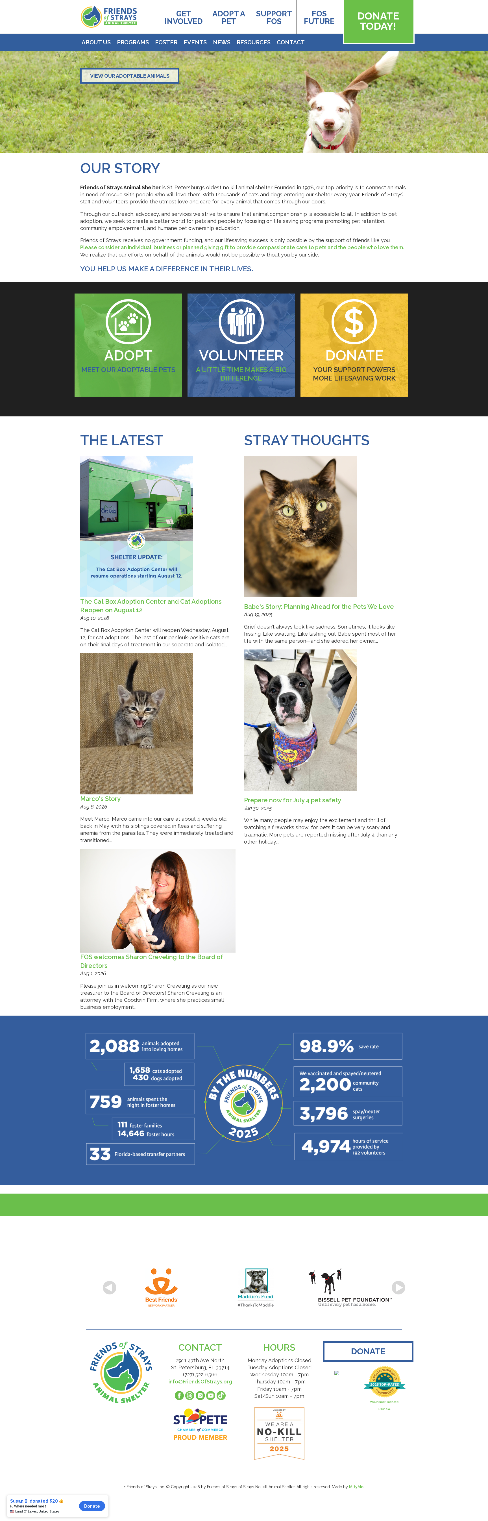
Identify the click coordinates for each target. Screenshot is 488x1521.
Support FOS (274, 17)
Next (398, 1287)
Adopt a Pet (228, 17)
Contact (291, 42)
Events (195, 42)
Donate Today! (378, 21)
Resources (254, 42)
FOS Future (319, 17)
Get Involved (184, 17)
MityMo (356, 1487)
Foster (166, 42)
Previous (109, 1287)
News (221, 42)
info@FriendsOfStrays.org (200, 1382)
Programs (133, 42)
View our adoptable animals (129, 76)
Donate (368, 1351)
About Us (96, 42)
